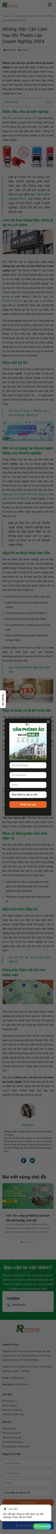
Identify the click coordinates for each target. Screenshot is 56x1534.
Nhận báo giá (28, 804)
